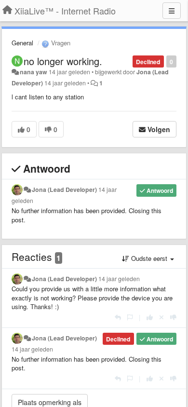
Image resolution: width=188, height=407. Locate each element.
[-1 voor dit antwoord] (173, 317)
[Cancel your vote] (161, 317)
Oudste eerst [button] (149, 258)
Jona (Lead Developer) (64, 189)
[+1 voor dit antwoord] (150, 317)
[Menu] (171, 10)
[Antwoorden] (118, 317)
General (22, 42)
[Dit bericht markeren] (130, 317)
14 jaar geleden (119, 278)
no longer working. (63, 61)
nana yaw (33, 72)
